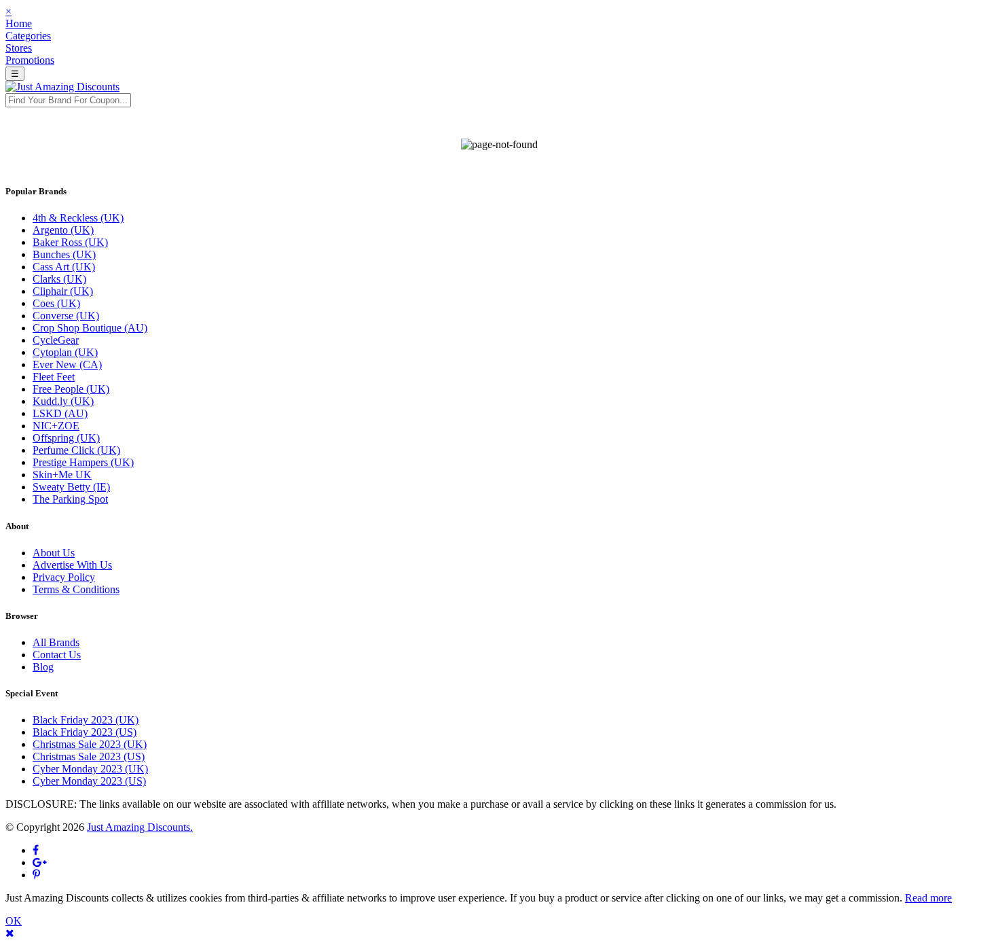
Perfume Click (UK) (76, 450)
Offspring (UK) (66, 438)
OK (13, 921)
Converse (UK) (66, 315)
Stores (18, 48)
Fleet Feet (54, 376)
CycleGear (56, 340)
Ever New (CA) (67, 364)
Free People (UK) (71, 389)
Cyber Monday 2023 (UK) (90, 768)
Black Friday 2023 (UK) (85, 720)
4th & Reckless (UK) (78, 218)
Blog (43, 667)
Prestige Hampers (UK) (83, 462)
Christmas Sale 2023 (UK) (90, 744)
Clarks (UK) (59, 279)
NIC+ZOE (56, 425)
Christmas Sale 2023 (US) (89, 756)
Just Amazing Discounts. (140, 827)
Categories (28, 35)
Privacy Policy (64, 577)
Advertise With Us (72, 565)
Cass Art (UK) (64, 266)
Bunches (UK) (64, 254)
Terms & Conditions (76, 589)
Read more (928, 898)
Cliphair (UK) (63, 291)
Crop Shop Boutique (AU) (90, 328)
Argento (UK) (63, 230)
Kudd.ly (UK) (63, 401)
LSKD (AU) (60, 413)
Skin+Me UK (62, 474)
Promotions (29, 60)
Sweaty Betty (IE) (71, 487)
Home (18, 23)
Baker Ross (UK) (70, 242)
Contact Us (57, 654)
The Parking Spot (70, 499)
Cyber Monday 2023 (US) (89, 781)
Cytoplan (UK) (65, 352)
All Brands (56, 642)
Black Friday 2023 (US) (84, 732)
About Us (54, 552)
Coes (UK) (56, 303)
